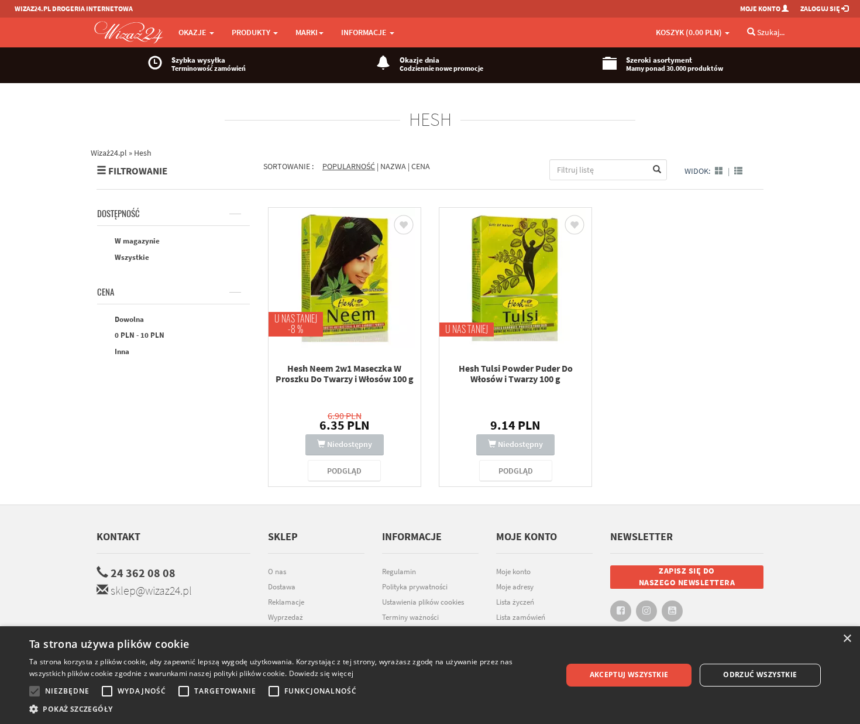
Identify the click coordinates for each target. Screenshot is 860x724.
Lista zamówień (520, 617)
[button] (287, 709)
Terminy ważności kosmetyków (410, 623)
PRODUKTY (252, 32)
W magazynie (136, 241)
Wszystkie (131, 257)
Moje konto (513, 572)
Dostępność (118, 213)
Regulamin (399, 572)
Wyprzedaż (285, 617)
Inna (121, 351)
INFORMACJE (364, 32)
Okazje (193, 32)
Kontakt (118, 536)
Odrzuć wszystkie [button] (760, 675)
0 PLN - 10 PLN (138, 335)
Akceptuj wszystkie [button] (629, 675)
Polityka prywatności (415, 587)
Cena (105, 292)
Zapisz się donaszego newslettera (687, 576)
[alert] (430, 675)
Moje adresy (515, 587)
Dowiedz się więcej (321, 673)
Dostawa (281, 587)
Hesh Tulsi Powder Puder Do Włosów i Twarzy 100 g (516, 373)
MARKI (306, 32)
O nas (277, 572)
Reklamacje (286, 602)
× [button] (846, 638)
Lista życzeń (515, 602)
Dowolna (128, 319)
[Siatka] (719, 171)
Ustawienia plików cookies (423, 602)
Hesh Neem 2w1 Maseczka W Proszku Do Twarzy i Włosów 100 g (345, 373)
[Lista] (738, 171)
